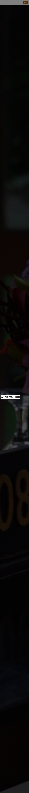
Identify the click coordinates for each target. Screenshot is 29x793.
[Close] (18, 397)
